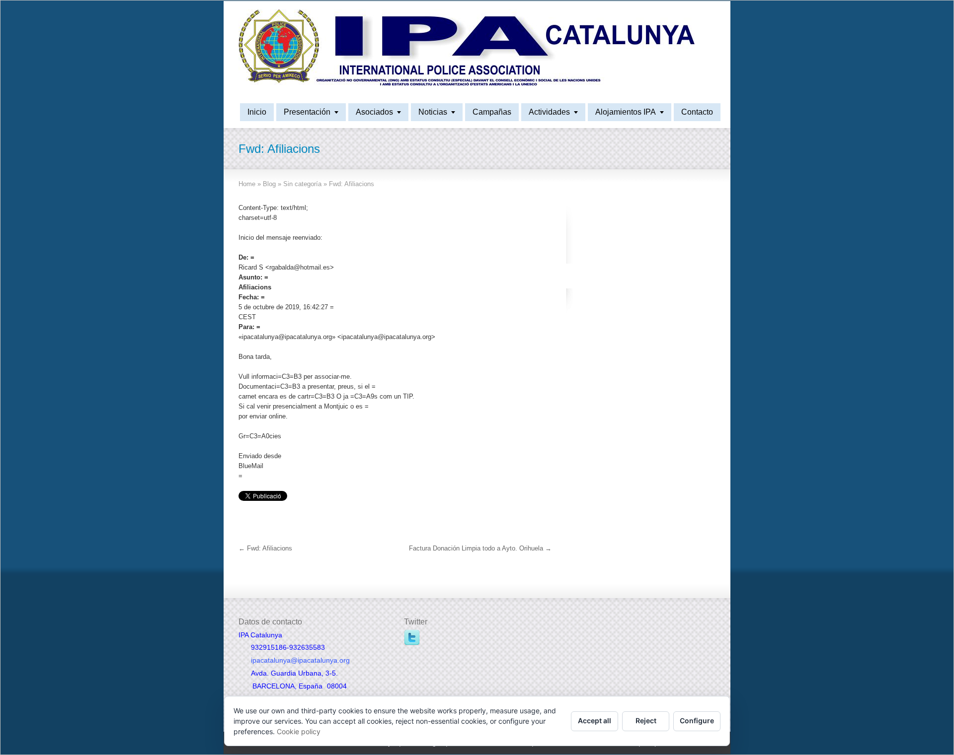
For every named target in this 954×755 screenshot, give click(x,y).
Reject (646, 720)
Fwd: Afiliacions (265, 548)
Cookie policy (298, 731)
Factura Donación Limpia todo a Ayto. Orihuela (480, 548)
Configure (697, 720)
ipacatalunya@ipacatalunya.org (300, 660)
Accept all (594, 720)
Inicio (256, 112)
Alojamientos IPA (625, 112)
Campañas (492, 112)
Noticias (432, 112)
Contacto (697, 112)
